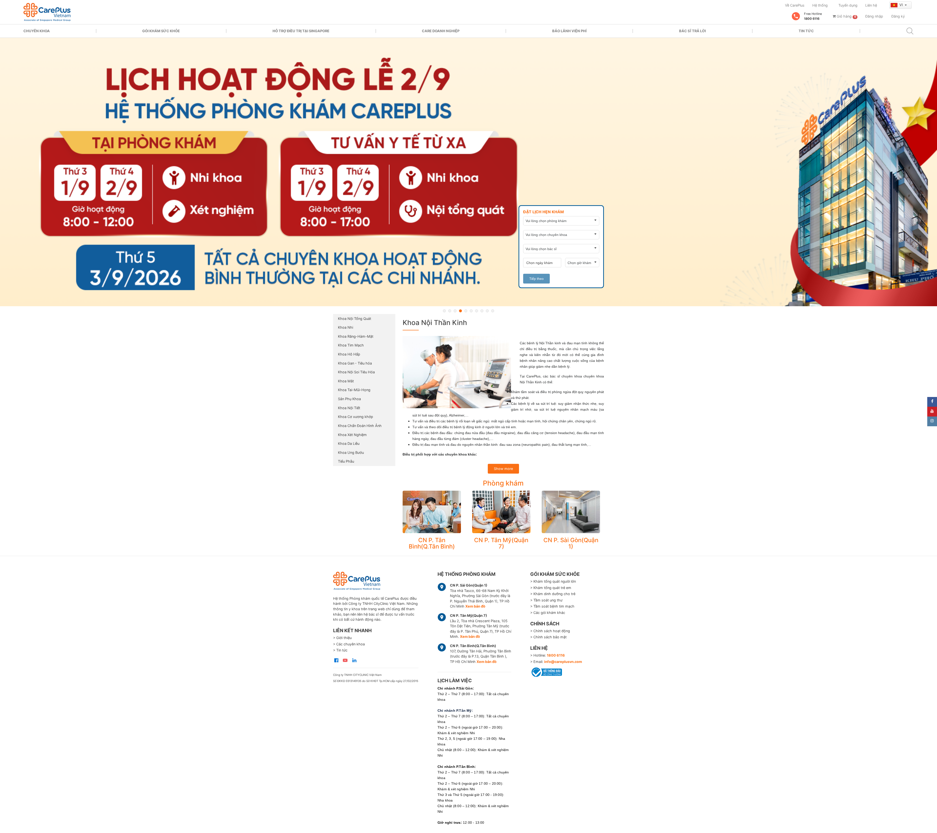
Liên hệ (871, 5)
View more (432, 512)
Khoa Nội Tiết (349, 408)
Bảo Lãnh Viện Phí (569, 31)
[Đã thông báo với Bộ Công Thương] (546, 671)
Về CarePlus (795, 5)
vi (901, 5)
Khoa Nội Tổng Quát (354, 318)
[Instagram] (932, 421)
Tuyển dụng (847, 5)
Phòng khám (503, 483)
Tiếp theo (536, 279)
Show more (503, 469)
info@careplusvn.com (563, 662)
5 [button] (465, 310)
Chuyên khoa (36, 31)
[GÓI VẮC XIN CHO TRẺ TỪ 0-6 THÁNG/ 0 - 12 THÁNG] (468, 172)
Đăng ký (898, 16)
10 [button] (492, 310)
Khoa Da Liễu (348, 443)
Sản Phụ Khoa (349, 399)
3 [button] (455, 310)
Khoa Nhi (345, 327)
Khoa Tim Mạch (351, 345)
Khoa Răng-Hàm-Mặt (355, 336)
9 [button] (487, 310)
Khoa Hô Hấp (349, 354)
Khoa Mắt (346, 381)
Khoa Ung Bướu (351, 452)
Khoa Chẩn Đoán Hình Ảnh (360, 426)
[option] (468, 172)
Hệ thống (820, 5)
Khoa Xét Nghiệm (352, 435)
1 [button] (444, 310)
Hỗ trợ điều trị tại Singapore (301, 31)
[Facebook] (932, 402)
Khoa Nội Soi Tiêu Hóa (356, 372)
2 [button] (449, 310)
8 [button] (481, 310)
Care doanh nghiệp (440, 31)
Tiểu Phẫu (346, 461)
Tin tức (806, 31)
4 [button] (460, 310)
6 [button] (471, 310)
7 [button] (476, 310)
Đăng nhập (874, 16)
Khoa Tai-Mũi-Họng (354, 390)
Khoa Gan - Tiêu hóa (355, 363)
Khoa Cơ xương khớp (355, 417)
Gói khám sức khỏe (161, 31)
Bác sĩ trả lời (692, 31)
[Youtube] (932, 411)
